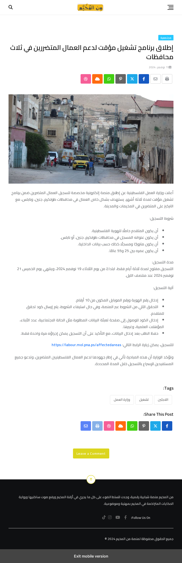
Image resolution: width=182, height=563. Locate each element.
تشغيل (144, 399)
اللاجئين (163, 399)
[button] (170, 7)
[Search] (11, 7)
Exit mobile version (91, 556)
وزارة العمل (122, 399)
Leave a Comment (91, 453)
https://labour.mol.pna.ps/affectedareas (86, 344)
